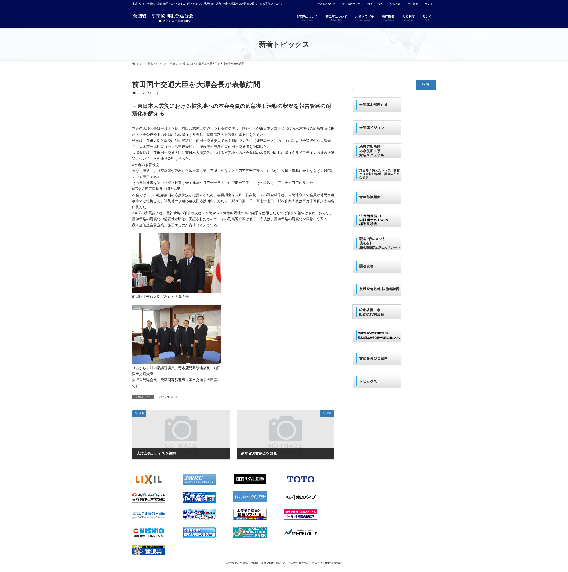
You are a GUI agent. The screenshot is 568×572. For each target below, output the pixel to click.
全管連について (326, 4)
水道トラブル (375, 4)
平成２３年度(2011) (167, 396)
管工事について (351, 4)
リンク (429, 4)
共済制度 (412, 4)
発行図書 (395, 4)
